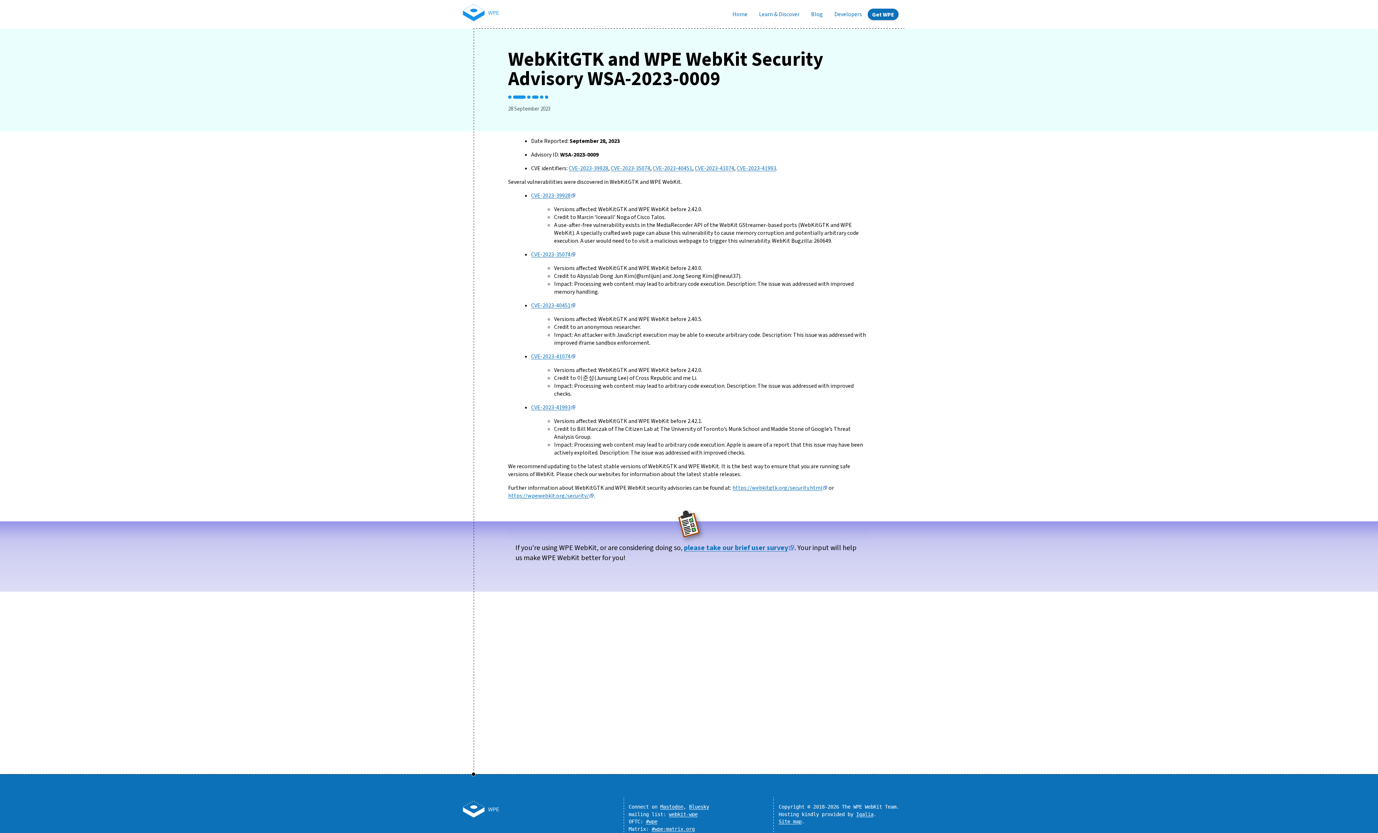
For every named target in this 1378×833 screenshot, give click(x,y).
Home (739, 14)
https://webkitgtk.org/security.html (777, 488)
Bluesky (699, 807)
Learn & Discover (779, 14)
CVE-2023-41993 (756, 168)
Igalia (864, 814)
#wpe (651, 821)
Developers (848, 14)
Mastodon (671, 807)
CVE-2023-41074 (714, 168)
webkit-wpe (683, 814)
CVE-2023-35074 (630, 168)
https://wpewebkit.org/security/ (548, 496)
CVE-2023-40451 (672, 168)
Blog (817, 14)
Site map (790, 821)
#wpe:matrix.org (673, 829)
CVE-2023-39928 (588, 168)
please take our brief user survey (736, 548)
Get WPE (883, 15)
